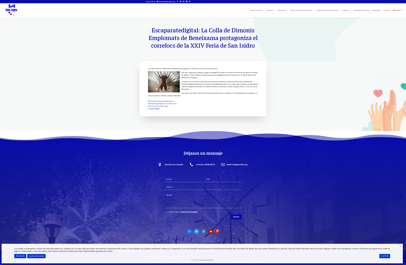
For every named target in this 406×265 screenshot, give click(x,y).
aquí (221, 93)
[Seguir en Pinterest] (217, 231)
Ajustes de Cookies (36, 256)
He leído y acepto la (182, 212)
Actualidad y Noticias (362, 10)
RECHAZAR (20, 256)
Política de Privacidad (189, 212)
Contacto (386, 10)
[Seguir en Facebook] (189, 231)
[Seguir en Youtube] (210, 231)
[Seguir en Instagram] (203, 231)
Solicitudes (376, 10)
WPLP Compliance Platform (206, 260)
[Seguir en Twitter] (196, 231)
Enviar (236, 217)
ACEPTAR (384, 256)
